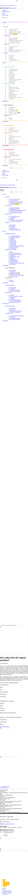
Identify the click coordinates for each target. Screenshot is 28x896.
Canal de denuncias (6, 882)
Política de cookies (6, 884)
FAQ (4, 889)
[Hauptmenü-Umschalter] (2, 190)
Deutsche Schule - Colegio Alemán (7, 5)
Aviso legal (5, 885)
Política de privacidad (6, 883)
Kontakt (4, 879)
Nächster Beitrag (4, 787)
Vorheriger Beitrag (4, 786)
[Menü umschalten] (15, 158)
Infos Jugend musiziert (5, 726)
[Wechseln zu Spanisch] (5, 17)
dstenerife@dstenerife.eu (9, 824)
